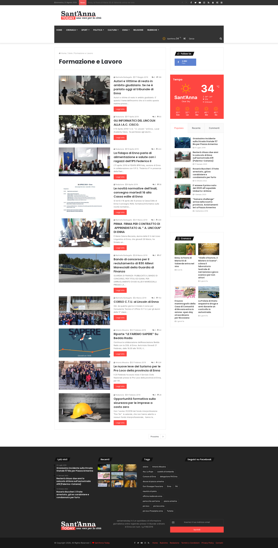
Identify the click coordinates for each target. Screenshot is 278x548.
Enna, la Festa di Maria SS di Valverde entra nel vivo (184, 262)
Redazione (119, 117)
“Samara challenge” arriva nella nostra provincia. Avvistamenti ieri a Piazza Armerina (205, 203)
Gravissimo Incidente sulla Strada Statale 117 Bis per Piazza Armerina (205, 141)
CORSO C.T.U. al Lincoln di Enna (136, 302)
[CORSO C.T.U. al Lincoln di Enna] (84, 310)
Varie (70, 53)
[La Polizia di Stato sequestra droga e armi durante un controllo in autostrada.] (208, 292)
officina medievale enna (152, 496)
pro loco (146, 506)
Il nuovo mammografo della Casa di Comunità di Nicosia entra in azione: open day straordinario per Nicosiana (185, 309)
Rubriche (152, 30)
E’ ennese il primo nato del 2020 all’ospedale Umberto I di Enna (204, 188)
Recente (196, 128)
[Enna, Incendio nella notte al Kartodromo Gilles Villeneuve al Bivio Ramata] (104, 467)
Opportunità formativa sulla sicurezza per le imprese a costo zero (135, 403)
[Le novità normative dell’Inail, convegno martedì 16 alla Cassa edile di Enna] (84, 197)
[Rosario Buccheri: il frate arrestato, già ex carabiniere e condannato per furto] (183, 172)
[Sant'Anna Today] (81, 15)
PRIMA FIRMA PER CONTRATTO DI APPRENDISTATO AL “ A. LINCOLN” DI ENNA (137, 228)
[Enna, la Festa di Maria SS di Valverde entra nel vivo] (185, 249)
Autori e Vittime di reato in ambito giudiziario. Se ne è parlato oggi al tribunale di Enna (133, 87)
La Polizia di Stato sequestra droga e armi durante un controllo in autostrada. (208, 306)
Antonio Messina (122, 330)
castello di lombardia (165, 471)
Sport (84, 30)
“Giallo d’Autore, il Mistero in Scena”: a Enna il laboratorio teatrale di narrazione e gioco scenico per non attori (137, 2)
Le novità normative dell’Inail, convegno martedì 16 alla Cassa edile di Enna (135, 192)
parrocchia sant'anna (151, 501)
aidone (145, 467)
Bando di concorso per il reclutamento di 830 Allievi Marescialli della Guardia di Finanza (134, 265)
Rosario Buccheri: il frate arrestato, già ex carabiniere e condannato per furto (206, 173)
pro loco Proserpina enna (153, 511)
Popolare (179, 128)
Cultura (112, 30)
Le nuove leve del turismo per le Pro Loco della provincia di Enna (137, 368)
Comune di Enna (149, 476)
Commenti (214, 128)
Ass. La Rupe (148, 471)
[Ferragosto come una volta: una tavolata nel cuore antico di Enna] (131, 483)
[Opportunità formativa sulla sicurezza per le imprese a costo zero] (84, 407)
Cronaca (71, 30)
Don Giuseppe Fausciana (153, 486)
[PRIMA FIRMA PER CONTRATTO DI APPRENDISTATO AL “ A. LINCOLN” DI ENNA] (84, 232)
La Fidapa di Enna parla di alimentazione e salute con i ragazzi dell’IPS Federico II (135, 157)
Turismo (170, 511)
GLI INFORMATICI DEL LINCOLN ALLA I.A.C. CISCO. (134, 123)
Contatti (219, 543)
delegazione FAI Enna (168, 476)
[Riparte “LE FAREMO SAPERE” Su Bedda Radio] (84, 343)
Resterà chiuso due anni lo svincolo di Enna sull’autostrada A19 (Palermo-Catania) (205, 156)
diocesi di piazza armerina (153, 481)
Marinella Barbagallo (123, 77)
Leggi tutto (120, 109)
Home (59, 30)
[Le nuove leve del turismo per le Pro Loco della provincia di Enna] (84, 375)
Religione (138, 30)
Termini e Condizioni (190, 543)
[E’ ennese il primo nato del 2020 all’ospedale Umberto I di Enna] (183, 189)
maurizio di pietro (150, 491)
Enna (125, 30)
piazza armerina (170, 501)
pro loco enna (158, 506)
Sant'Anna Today (102, 543)
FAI (176, 486)
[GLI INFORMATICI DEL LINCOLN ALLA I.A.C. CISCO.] (84, 129)
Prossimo (155, 436)
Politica (97, 30)
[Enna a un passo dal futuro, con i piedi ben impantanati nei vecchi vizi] (131, 475)
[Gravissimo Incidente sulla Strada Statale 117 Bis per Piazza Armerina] (183, 142)
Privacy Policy (208, 543)
